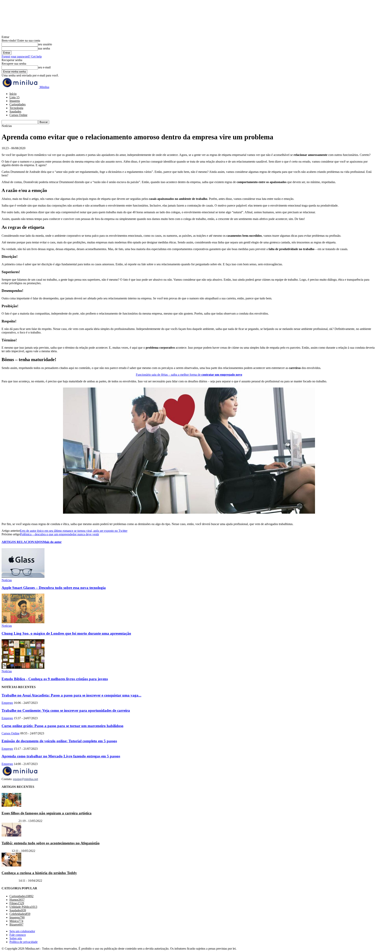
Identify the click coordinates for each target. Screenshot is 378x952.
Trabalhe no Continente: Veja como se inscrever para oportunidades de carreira (66, 710)
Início (13, 93)
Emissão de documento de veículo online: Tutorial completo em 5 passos (59, 741)
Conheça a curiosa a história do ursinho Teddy (39, 873)
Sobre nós (15, 938)
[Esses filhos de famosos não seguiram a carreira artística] (11, 805)
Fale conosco (17, 934)
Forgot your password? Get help (22, 56)
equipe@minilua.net (25, 779)
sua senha (44, 48)
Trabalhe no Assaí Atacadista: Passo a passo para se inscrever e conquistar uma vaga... (71, 695)
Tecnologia (16, 108)
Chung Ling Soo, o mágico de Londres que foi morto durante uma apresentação (66, 633)
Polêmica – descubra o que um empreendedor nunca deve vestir (59, 534)
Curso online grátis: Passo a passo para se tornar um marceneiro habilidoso (62, 726)
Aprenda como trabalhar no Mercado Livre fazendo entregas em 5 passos (61, 756)
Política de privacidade (23, 942)
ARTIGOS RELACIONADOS (22, 542)
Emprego (7, 702)
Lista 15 (14, 97)
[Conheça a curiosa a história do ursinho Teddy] (11, 865)
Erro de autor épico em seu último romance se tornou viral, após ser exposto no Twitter (73, 530)
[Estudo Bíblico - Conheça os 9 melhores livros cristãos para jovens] (23, 667)
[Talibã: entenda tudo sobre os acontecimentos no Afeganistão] (11, 835)
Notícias (7, 580)
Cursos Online (18, 115)
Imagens (14, 100)
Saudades (15, 111)
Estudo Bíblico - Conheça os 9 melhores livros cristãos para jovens (55, 679)
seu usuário (45, 44)
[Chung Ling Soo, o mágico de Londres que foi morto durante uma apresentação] (23, 622)
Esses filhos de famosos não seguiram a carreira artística (47, 813)
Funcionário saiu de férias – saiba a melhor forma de (189, 374)
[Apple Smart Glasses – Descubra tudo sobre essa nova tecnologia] (23, 576)
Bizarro (6, 850)
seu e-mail (44, 67)
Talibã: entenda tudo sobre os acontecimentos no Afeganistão (51, 843)
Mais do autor (52, 542)
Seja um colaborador (22, 931)
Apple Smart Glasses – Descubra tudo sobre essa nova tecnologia (54, 588)
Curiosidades (17, 104)
